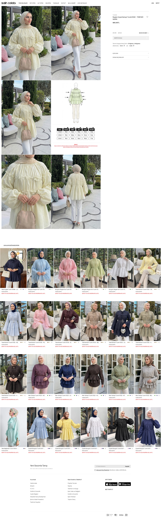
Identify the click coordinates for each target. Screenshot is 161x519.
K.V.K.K (32, 488)
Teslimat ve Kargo (73, 488)
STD (137, 298)
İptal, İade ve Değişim (74, 491)
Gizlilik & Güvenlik (35, 491)
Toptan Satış (71, 499)
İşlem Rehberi (72, 497)
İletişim (32, 486)
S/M (83, 458)
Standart (3, 298)
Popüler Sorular (72, 483)
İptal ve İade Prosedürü (37, 499)
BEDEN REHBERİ (143, 33)
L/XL (33, 458)
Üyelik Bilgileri (34, 494)
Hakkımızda (33, 483)
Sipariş (70, 486)
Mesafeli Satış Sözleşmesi (38, 497)
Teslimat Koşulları (35, 502)
